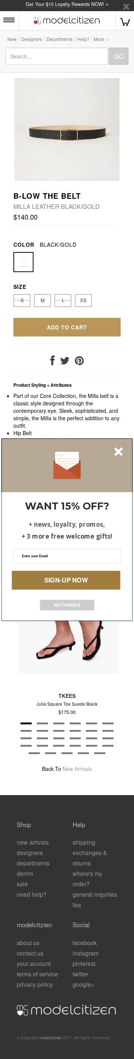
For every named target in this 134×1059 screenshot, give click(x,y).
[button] (67, 505)
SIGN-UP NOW (66, 579)
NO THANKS (67, 605)
